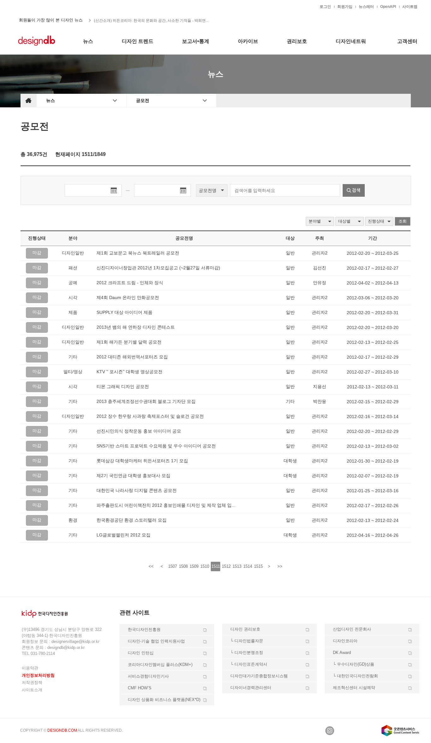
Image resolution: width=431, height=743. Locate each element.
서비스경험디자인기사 (148, 676)
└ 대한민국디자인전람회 (355, 676)
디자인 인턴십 (141, 652)
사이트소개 (32, 689)
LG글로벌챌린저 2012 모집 (124, 534)
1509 (194, 566)
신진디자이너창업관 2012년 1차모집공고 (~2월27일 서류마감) (158, 267)
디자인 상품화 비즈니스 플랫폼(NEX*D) (164, 699)
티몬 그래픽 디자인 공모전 (123, 386)
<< (151, 566)
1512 (226, 566)
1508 (183, 566)
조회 (403, 221)
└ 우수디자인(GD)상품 (353, 664)
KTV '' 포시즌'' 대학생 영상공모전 (129, 371)
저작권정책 (32, 682)
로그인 (325, 6)
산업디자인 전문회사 (352, 629)
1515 (258, 566)
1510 (204, 566)
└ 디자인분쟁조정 (246, 652)
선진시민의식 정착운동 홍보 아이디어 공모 (139, 431)
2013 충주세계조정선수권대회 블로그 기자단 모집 (146, 401)
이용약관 (30, 668)
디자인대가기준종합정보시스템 (259, 676)
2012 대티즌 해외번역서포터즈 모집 (132, 356)
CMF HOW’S (139, 688)
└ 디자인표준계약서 (248, 664)
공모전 (142, 100)
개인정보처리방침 (38, 675)
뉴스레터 (366, 6)
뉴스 (50, 100)
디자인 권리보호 (245, 629)
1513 (237, 566)
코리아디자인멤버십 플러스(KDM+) (160, 664)
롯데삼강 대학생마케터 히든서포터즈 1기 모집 (142, 460)
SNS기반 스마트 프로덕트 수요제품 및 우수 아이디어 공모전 (156, 445)
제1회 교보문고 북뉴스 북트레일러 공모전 (138, 252)
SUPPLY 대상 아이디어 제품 (124, 312)
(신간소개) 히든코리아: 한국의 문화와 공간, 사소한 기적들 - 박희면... (151, 20)
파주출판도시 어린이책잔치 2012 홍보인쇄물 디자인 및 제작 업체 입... (166, 505)
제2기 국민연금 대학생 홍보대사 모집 (133, 475)
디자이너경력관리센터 (250, 687)
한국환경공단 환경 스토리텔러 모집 (132, 520)
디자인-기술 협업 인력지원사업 (156, 641)
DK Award (342, 652)
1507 (172, 566)
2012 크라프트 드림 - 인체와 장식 (130, 282)
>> (279, 566)
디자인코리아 (345, 640)
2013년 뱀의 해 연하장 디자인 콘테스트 (136, 327)
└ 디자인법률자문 (246, 640)
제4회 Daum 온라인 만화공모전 (128, 297)
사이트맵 (409, 6)
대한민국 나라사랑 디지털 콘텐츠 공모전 (137, 490)
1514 (247, 566)
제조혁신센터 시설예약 (354, 687)
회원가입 (344, 6)
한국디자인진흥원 (34, 6)
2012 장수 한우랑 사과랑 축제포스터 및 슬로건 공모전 (150, 416)
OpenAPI (388, 6)
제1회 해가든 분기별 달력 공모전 (129, 342)
